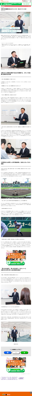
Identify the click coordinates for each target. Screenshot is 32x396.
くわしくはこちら (26, 4)
